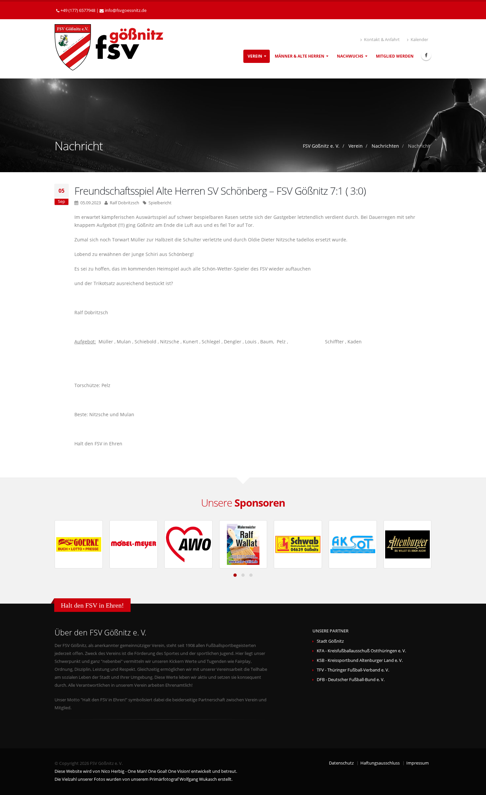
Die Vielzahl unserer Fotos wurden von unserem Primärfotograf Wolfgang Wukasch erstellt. (143, 779)
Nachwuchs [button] (350, 56)
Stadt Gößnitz (330, 641)
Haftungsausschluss (380, 763)
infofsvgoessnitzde (125, 10)
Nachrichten (385, 146)
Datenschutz (341, 763)
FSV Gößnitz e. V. (321, 146)
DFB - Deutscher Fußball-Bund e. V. (351, 679)
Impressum (417, 763)
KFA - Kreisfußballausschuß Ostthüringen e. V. (361, 651)
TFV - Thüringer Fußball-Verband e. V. (353, 670)
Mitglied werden (395, 56)
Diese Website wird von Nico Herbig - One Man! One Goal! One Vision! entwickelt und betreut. (146, 771)
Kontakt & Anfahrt (381, 39)
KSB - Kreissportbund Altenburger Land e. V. (360, 660)
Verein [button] (255, 56)
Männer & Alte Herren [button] (299, 56)
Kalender (419, 39)
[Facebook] (426, 55)
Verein (355, 146)
